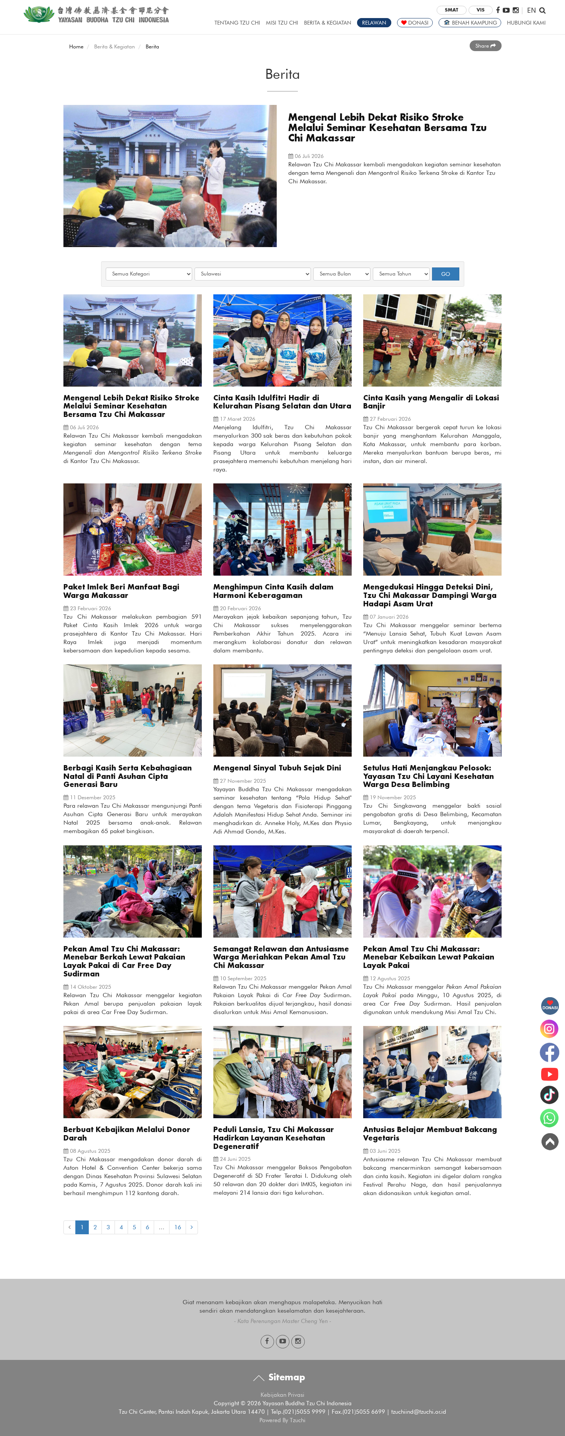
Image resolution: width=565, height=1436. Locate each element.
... (162, 1227)
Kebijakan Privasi (282, 1394)
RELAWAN (374, 23)
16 (177, 1227)
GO (445, 274)
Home (76, 46)
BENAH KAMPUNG (473, 23)
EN (531, 9)
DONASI (418, 23)
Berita (152, 46)
